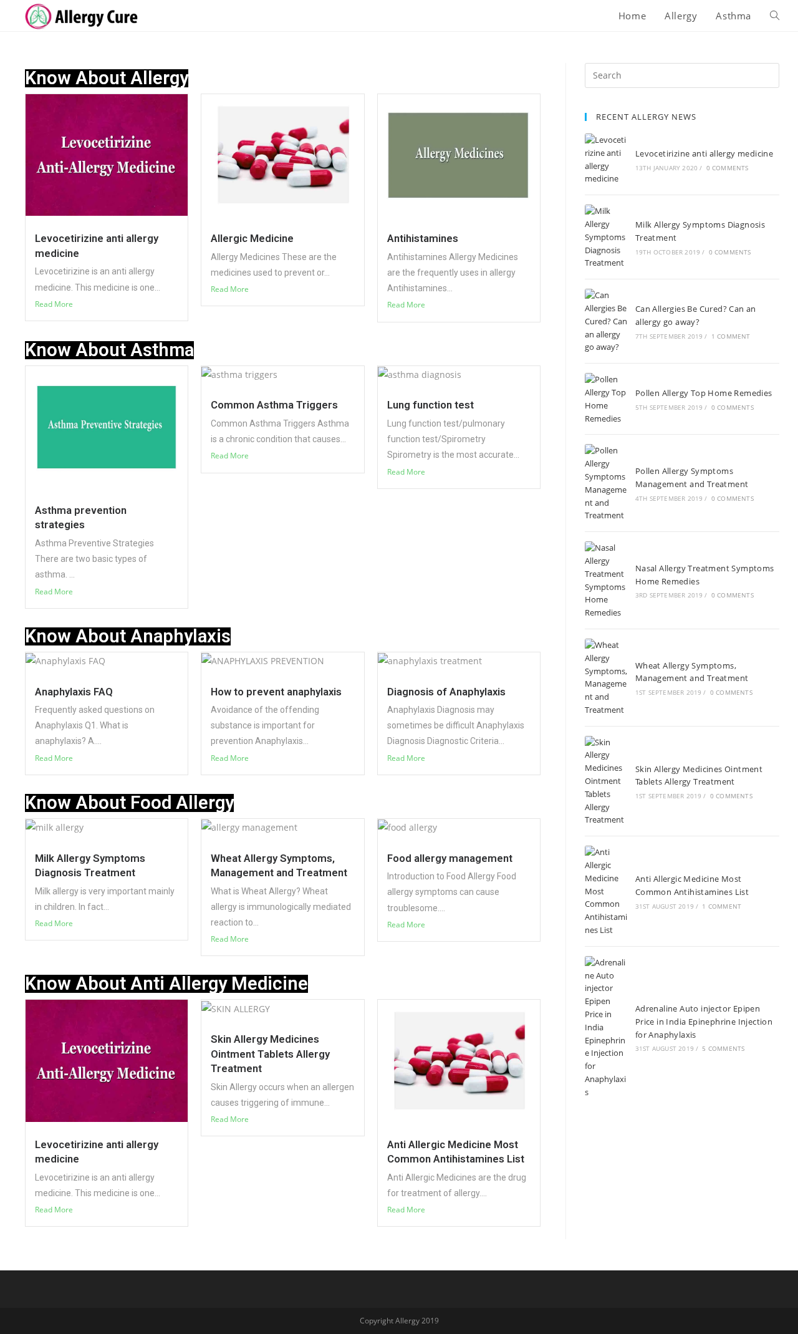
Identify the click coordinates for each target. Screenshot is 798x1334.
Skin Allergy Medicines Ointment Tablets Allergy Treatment (270, 1054)
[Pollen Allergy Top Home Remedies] (606, 399)
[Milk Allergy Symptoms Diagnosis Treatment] (606, 237)
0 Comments (727, 167)
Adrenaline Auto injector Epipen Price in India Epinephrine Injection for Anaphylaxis (703, 1021)
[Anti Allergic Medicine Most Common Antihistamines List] (606, 891)
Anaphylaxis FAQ (74, 691)
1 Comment (731, 336)
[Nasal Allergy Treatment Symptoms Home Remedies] (606, 580)
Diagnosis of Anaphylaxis (446, 691)
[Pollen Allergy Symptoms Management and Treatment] (606, 483)
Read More (54, 304)
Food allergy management (449, 858)
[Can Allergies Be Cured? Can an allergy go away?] (606, 321)
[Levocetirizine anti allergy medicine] (606, 159)
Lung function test (430, 405)
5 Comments (723, 1048)
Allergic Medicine (252, 238)
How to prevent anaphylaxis (276, 691)
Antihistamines (422, 238)
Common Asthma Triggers (274, 405)
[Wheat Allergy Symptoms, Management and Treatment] (606, 678)
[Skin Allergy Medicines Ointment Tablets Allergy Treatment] (606, 781)
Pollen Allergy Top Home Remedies (703, 393)
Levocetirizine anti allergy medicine (704, 153)
